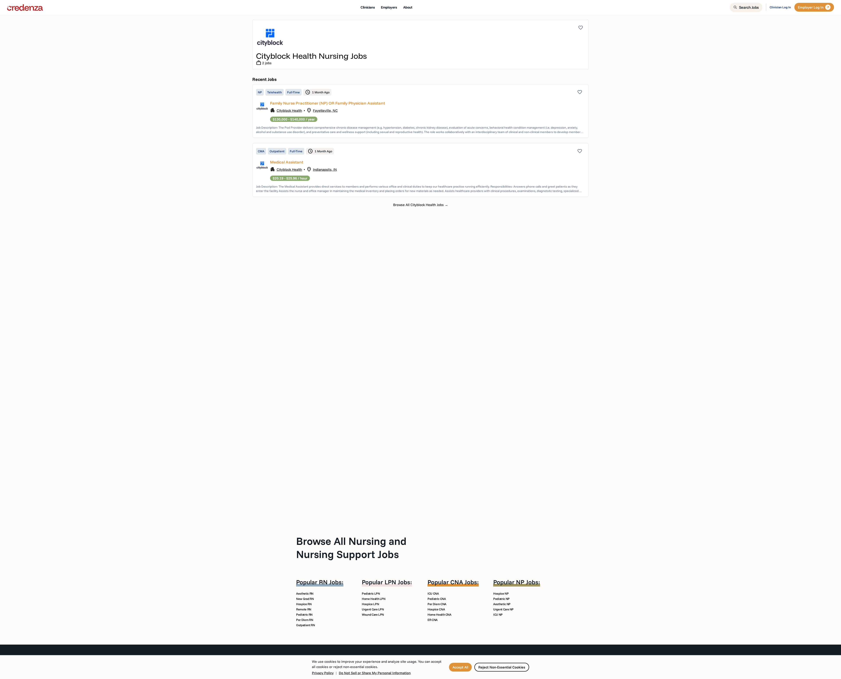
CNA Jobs (463, 582)
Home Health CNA (439, 614)
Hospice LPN (370, 604)
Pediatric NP (501, 598)
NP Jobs (527, 582)
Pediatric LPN (371, 593)
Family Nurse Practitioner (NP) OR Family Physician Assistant (327, 103)
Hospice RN (304, 604)
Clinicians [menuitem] (367, 7)
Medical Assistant (286, 162)
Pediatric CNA (437, 598)
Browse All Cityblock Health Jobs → (420, 205)
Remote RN (303, 609)
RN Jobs (330, 582)
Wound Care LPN (373, 614)
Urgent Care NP (503, 609)
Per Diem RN (304, 619)
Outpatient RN (305, 625)
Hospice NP (501, 593)
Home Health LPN (373, 598)
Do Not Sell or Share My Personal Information (375, 673)
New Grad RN (305, 598)
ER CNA (433, 619)
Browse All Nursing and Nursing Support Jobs (351, 547)
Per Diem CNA (437, 604)
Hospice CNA (436, 609)
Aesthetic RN (304, 593)
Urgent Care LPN (373, 609)
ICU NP (498, 614)
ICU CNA (433, 593)
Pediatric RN (304, 614)
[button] (420, 111)
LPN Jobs (397, 582)
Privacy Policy (323, 673)
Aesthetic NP (502, 604)
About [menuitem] (407, 7)
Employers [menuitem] (389, 7)
